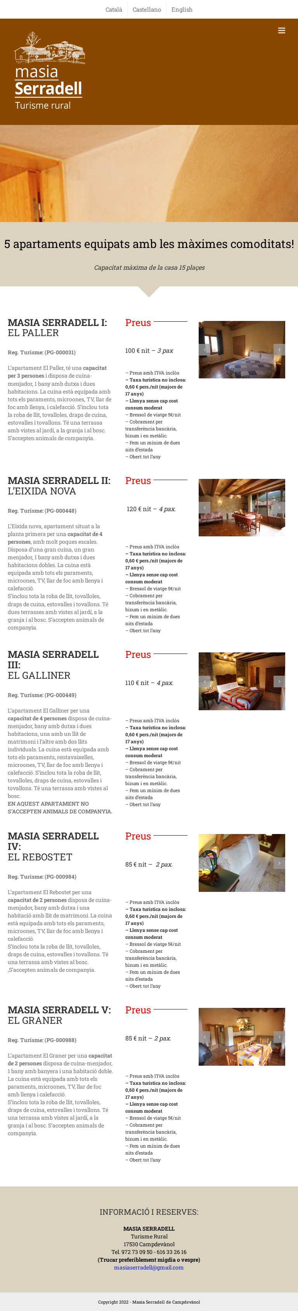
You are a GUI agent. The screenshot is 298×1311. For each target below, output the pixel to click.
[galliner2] (242, 681)
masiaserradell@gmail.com (149, 1267)
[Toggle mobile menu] (282, 30)
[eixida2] (242, 508)
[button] (204, 349)
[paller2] (242, 350)
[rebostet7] (242, 863)
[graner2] (242, 1037)
